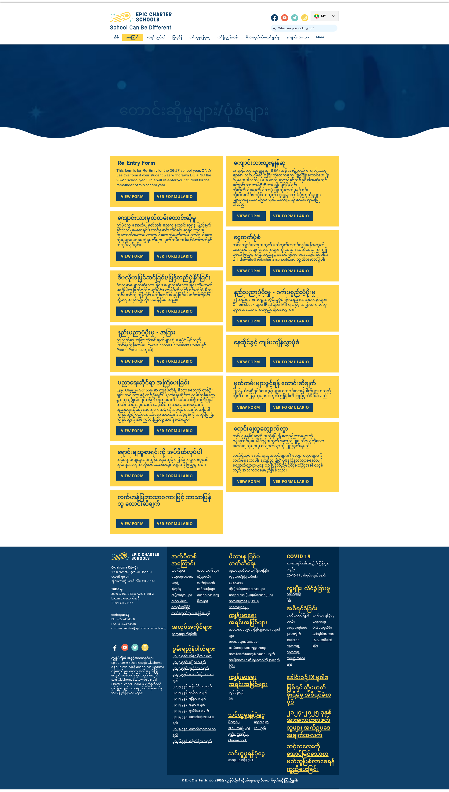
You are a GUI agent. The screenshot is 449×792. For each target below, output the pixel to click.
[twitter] (294, 17)
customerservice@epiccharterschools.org (138, 628)
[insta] (304, 17)
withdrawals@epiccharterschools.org (264, 259)
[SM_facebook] (274, 17)
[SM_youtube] (284, 17)
